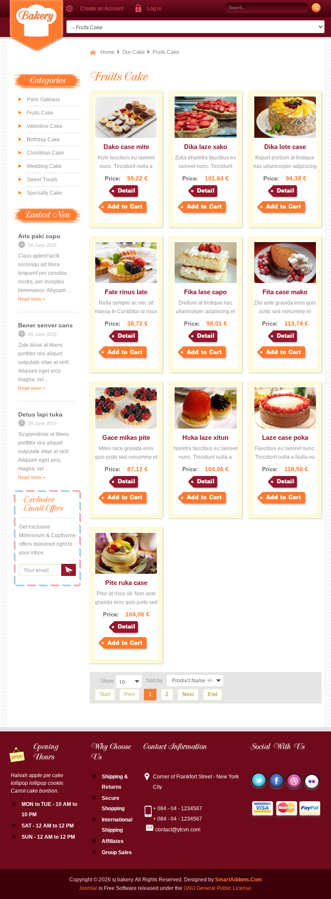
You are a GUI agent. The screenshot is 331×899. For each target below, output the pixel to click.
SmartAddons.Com (238, 880)
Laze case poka (285, 437)
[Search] (316, 8)
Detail (126, 190)
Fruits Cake (40, 113)
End (212, 694)
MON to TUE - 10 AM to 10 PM (49, 809)
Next (188, 694)
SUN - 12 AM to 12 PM (48, 837)
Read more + (31, 299)
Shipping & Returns (115, 782)
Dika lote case (285, 146)
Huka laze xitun (205, 437)
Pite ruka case (126, 582)
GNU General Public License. (218, 888)
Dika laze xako (205, 146)
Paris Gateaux (43, 99)
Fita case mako (284, 292)
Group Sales (117, 852)
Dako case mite (126, 146)
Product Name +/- (192, 681)
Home (107, 52)
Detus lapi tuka (40, 414)
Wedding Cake (44, 166)
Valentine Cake (44, 126)
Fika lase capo (205, 292)
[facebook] (276, 780)
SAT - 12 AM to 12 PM (48, 826)
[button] (151, 8)
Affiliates (113, 841)
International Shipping (117, 825)
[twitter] (258, 780)
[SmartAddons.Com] (36, 26)
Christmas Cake (45, 153)
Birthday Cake (43, 140)
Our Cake (133, 52)
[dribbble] (294, 781)
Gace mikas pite (126, 437)
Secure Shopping (113, 803)
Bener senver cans (45, 325)
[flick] (311, 781)
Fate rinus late (126, 292)
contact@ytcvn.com (177, 830)
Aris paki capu (39, 236)
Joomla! (88, 888)
